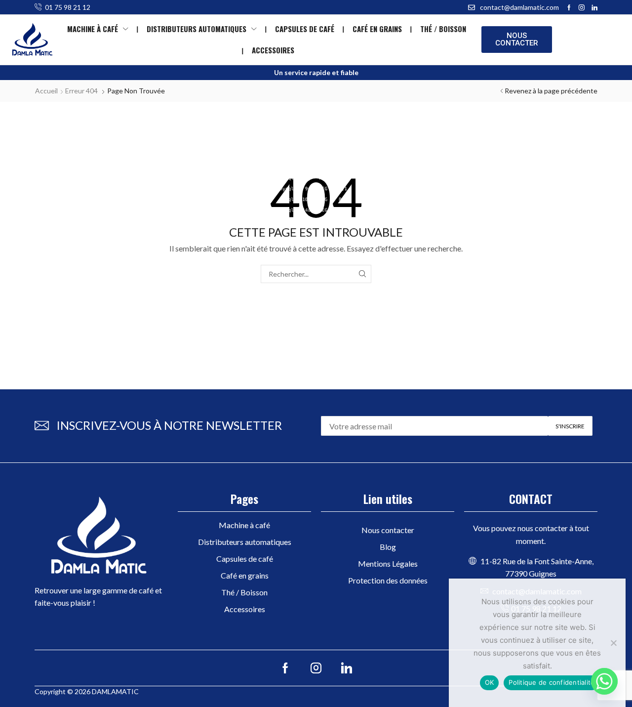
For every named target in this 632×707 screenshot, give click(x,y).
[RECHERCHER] (362, 274)
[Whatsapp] (604, 681)
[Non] (613, 643)
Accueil (46, 90)
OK (489, 682)
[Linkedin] (594, 7)
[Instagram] (582, 7)
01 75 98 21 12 (67, 7)
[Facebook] (569, 7)
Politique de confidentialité (551, 682)
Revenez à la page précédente (551, 90)
